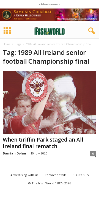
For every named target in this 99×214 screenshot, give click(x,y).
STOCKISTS (81, 175)
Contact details (55, 175)
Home (6, 44)
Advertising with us (24, 175)
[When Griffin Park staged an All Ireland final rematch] (49, 102)
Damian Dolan (14, 153)
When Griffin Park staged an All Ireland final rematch (43, 143)
